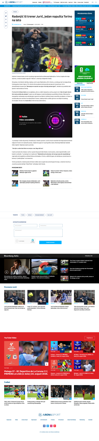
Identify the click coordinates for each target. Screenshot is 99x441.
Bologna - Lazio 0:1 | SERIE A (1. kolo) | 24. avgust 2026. (84, 374)
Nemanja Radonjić (39, 215)
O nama (53, 419)
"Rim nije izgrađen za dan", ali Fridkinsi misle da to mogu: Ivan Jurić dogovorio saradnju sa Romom (84, 308)
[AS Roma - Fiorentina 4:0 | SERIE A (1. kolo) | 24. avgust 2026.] (84, 347)
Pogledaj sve (88, 256)
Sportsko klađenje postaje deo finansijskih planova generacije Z (81, 269)
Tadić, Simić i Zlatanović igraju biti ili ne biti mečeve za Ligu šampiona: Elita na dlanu (87, 90)
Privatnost (61, 419)
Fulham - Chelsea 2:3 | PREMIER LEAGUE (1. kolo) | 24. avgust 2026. (60, 355)
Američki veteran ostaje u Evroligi (87, 114)
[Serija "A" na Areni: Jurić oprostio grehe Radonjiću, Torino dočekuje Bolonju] (37, 297)
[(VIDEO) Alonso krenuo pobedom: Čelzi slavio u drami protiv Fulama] (61, 392)
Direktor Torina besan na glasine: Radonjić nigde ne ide (28, 171)
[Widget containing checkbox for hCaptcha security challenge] (25, 241)
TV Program (56, 2)
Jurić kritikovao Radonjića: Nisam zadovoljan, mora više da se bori (60, 307)
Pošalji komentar (50, 242)
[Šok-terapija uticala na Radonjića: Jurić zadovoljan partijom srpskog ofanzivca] (15, 183)
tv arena (42, 432)
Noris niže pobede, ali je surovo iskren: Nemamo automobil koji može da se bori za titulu (87, 122)
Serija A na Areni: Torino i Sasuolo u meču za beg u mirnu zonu (61, 171)
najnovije (9, 419)
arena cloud (24, 419)
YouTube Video (10, 338)
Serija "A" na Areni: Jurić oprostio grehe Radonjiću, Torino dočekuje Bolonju (36, 308)
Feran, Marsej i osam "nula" (43, 6)
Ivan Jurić (49, 215)
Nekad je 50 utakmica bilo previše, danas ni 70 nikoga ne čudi (82, 277)
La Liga (29, 398)
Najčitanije (90, 83)
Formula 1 (84, 119)
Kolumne (83, 95)
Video (75, 2)
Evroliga (83, 111)
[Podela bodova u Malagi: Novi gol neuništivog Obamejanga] (37, 392)
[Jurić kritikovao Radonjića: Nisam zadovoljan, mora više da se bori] (61, 297)
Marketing (82, 419)
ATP (82, 103)
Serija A (15, 11)
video (16, 419)
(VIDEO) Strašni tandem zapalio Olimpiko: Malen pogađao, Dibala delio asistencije (84, 403)
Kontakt (90, 419)
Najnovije (34, 2)
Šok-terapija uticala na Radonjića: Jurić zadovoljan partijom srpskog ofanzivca (30, 181)
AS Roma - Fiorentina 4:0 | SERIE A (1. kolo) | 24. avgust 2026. (83, 355)
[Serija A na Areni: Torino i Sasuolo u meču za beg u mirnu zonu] (46, 173)
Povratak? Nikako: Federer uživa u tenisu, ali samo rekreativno (67, 6)
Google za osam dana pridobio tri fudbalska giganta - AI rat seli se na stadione (43, 277)
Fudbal (39, 2)
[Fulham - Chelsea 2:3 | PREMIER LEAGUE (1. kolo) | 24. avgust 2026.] (61, 347)
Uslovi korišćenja (71, 419)
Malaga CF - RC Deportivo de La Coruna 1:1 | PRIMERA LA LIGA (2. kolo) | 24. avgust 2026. (26, 372)
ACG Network (43, 419)
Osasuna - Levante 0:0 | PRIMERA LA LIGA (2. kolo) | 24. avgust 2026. (60, 374)
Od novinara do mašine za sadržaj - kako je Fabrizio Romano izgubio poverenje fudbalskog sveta (16, 278)
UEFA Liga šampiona (86, 87)
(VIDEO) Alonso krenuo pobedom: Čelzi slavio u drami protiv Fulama (61, 402)
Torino (22, 215)
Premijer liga (54, 398)
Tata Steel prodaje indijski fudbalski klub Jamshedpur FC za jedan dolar (81, 261)
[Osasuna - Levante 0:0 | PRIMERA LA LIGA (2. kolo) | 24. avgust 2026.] (61, 365)
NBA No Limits (63, 2)
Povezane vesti (17, 167)
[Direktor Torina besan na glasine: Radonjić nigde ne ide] (15, 173)
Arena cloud (80, 2)
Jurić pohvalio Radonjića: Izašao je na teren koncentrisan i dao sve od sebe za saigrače (14, 308)
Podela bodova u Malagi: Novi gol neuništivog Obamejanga (36, 402)
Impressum (34, 419)
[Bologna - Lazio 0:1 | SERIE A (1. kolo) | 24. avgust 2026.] (84, 365)
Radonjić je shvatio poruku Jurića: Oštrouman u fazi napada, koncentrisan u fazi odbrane (61, 182)
